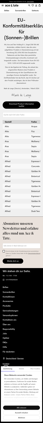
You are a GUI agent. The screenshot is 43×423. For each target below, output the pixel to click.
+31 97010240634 (12, 280)
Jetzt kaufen (30, 1)
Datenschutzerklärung (34, 253)
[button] (33, 5)
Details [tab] (21, 369)
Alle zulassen (21, 408)
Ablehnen (21, 418)
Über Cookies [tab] (35, 369)
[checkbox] (4, 251)
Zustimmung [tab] (7, 369)
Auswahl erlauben (21, 413)
